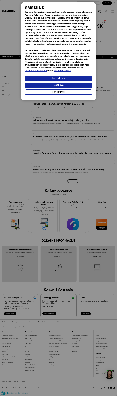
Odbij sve (58, 85)
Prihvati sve (58, 78)
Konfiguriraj (58, 92)
